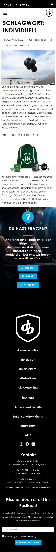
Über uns (28, 398)
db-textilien (28, 378)
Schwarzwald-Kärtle (28, 407)
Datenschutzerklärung (28, 416)
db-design (28, 359)
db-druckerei (28, 369)
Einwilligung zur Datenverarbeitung (20, 536)
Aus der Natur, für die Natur (20, 135)
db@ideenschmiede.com (28, 473)
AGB (28, 435)
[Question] (28, 217)
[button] (52, 4)
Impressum (28, 425)
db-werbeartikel (28, 350)
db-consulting (28, 387)
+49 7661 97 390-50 (15, 4)
